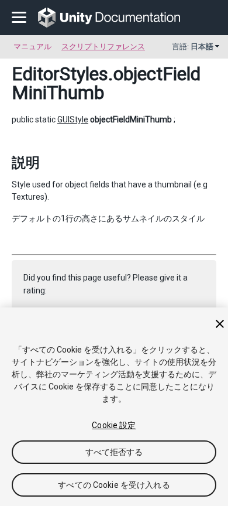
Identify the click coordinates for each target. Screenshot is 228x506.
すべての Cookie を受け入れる (114, 485)
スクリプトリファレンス (103, 46)
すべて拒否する (114, 452)
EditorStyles (60, 74)
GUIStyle (72, 119)
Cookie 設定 (114, 425)
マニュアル (32, 46)
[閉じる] (220, 324)
